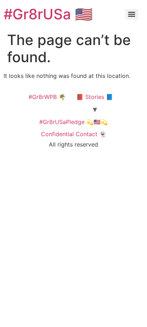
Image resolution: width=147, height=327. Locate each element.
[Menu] (131, 14)
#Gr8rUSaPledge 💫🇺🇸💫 (73, 121)
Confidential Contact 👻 (73, 134)
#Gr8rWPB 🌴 (47, 96)
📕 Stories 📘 (94, 96)
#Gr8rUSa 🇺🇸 (48, 14)
